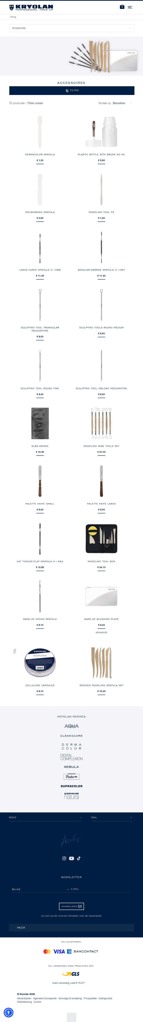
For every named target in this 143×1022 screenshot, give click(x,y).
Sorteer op (105, 103)
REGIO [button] (12, 817)
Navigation (130, 7)
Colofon (37, 1002)
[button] (122, 7)
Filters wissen (35, 103)
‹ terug (12, 17)
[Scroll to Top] (71, 1017)
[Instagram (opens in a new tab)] (64, 858)
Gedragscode (105, 999)
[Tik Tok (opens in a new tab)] (78, 858)
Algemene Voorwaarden (45, 999)
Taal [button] (94, 817)
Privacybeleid (90, 999)
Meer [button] (21, 927)
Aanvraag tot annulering (70, 999)
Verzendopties (24, 999)
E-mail (75, 889)
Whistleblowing (24, 1002)
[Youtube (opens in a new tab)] (71, 858)
